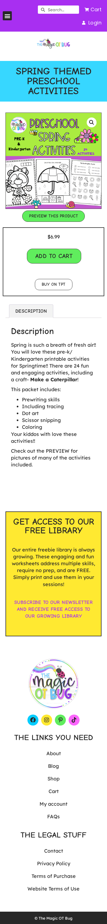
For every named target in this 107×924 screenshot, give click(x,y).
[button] (7, 15)
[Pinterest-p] (60, 720)
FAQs (53, 816)
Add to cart (54, 256)
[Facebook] (32, 720)
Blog (53, 766)
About (53, 753)
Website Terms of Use (53, 889)
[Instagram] (46, 720)
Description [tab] (31, 311)
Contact (53, 851)
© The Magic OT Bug (53, 918)
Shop (53, 778)
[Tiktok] (74, 720)
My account (53, 804)
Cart (54, 791)
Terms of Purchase (54, 876)
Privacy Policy (53, 863)
